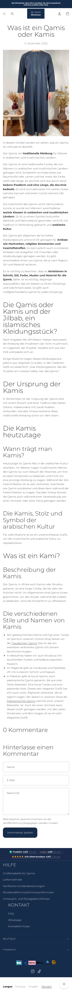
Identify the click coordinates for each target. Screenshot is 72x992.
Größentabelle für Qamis (19, 873)
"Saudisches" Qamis (24, 643)
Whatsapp (14, 920)
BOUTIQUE (9, 938)
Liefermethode (12, 879)
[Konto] (59, 14)
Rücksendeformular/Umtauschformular (28, 892)
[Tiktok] (39, 971)
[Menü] (4, 13)
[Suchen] (12, 14)
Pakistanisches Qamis (21, 701)
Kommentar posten (20, 832)
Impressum (9, 949)
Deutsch (47, 986)
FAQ (11, 913)
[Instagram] (32, 971)
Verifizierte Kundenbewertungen (24, 886)
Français (20, 986)
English (33, 986)
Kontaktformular (19, 926)
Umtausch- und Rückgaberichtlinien (26, 898)
